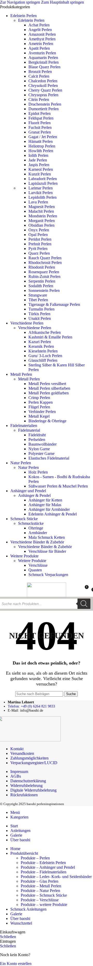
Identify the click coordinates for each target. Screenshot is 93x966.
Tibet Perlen (38, 300)
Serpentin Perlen (41, 281)
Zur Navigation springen (20, 2)
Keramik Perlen (41, 346)
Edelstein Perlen (31, 20)
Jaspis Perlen (38, 165)
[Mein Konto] (75, 589)
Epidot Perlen (39, 113)
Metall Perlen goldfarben (48, 393)
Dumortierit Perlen (43, 109)
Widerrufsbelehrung (26, 785)
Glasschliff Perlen (42, 360)
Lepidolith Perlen (42, 197)
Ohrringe (35, 528)
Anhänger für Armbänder (49, 509)
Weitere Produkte (32, 560)
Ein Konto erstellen (16, 963)
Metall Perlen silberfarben (49, 388)
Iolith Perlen (38, 155)
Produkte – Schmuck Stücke (44, 895)
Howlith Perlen (40, 151)
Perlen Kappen (40, 402)
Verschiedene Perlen (34, 328)
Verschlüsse (38, 565)
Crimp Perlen (39, 397)
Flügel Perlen (39, 407)
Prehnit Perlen (39, 244)
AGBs (15, 776)
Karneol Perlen (40, 169)
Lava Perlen (38, 202)
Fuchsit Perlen (40, 127)
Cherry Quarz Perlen (45, 90)
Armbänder (37, 532)
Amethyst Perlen (42, 39)
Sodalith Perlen (40, 286)
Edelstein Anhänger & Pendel (52, 514)
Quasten (35, 570)
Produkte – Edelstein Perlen (43, 862)
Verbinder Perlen (42, 411)
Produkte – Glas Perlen (39, 881)
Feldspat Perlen (40, 118)
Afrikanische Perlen (44, 332)
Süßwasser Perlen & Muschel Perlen (58, 486)
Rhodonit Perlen (41, 267)
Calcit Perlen (38, 76)
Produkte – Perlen (35, 858)
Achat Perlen (39, 25)
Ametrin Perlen (40, 43)
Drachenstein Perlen (44, 104)
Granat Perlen (39, 132)
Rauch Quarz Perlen (44, 258)
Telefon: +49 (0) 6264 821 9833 (31, 706)
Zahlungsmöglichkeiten (29, 758)
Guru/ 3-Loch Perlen (45, 355)
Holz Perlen (38, 472)
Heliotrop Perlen (41, 146)
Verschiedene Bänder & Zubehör (45, 546)
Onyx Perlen (38, 230)
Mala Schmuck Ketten (46, 537)
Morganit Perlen (41, 220)
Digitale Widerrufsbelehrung (33, 790)
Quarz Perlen (39, 253)
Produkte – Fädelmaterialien (43, 872)
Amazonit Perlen (42, 34)
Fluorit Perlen (39, 123)
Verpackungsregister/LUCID (33, 763)
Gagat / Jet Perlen (42, 137)
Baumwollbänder (42, 444)
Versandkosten (22, 753)
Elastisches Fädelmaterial (48, 458)
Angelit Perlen (40, 29)
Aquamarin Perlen (43, 57)
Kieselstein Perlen (43, 351)
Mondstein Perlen (42, 216)
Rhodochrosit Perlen (45, 262)
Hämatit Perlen (40, 141)
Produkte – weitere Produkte (44, 904)
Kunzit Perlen (39, 174)
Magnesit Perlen (41, 206)
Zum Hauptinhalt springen (62, 2)
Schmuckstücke (31, 523)
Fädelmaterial (29, 430)
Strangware (37, 295)
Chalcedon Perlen (42, 81)
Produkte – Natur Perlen (40, 890)
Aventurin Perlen (42, 53)
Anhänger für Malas (44, 505)
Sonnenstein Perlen (44, 290)
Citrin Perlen (38, 99)
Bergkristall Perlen (43, 62)
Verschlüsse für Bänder (47, 551)
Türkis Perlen (39, 314)
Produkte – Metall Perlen (41, 886)
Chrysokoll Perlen (43, 85)
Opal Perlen (38, 234)
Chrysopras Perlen (43, 95)
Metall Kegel (39, 416)
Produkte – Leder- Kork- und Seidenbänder (56, 876)
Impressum (19, 771)
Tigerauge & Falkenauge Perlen (54, 304)
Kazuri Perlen (39, 342)
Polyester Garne (41, 453)
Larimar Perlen (40, 188)
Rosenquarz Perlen (43, 272)
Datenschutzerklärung (28, 781)
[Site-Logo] (46, 596)
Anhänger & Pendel (34, 495)
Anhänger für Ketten (45, 500)
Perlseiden (36, 439)
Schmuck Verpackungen (48, 574)
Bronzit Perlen (40, 71)
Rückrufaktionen (24, 795)
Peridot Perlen (39, 239)
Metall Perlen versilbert (47, 383)
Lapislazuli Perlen (43, 183)
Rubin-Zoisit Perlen (44, 276)
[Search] (84, 604)
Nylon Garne (39, 449)
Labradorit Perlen (42, 178)
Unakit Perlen (39, 318)
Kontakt (17, 749)
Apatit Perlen (39, 48)
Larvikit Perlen (40, 192)
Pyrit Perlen (38, 248)
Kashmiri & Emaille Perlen (50, 337)
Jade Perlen (37, 160)
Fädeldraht (37, 435)
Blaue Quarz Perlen (44, 67)
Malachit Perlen (41, 211)
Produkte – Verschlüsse (40, 900)
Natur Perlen (28, 467)
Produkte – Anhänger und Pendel (48, 867)
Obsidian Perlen (41, 225)
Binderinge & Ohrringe (47, 421)
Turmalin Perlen (41, 309)
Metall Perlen (29, 379)
